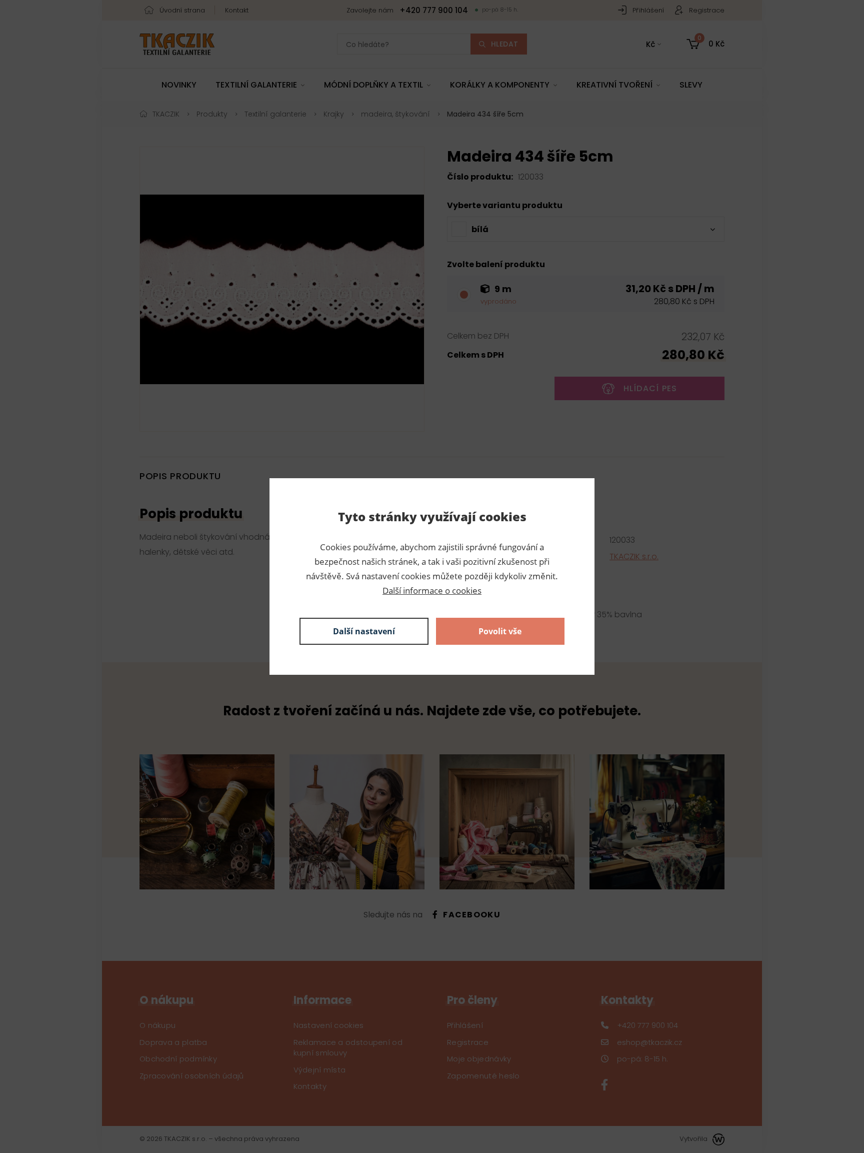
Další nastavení (364, 631)
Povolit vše (500, 631)
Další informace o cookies (432, 590)
